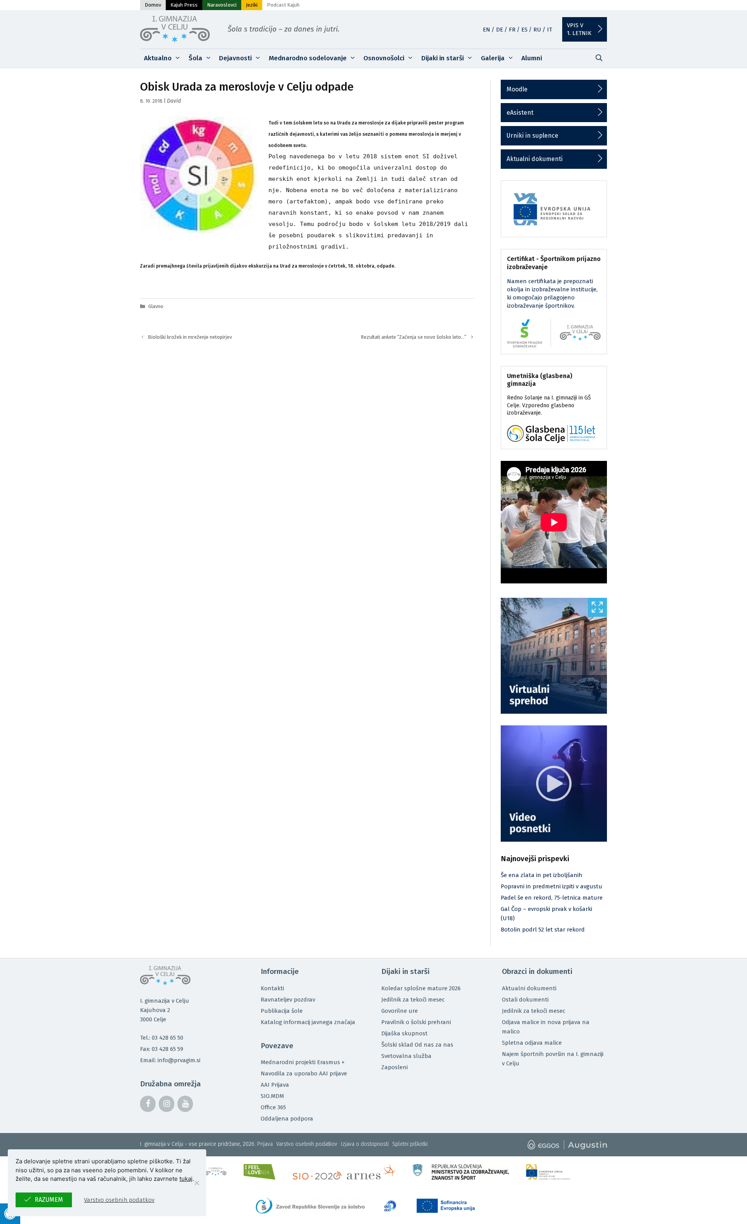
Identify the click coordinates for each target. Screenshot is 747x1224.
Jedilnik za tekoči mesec (413, 999)
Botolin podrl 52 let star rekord (543, 929)
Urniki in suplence (532, 135)
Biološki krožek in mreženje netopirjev (190, 337)
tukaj (186, 1178)
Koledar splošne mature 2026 (421, 988)
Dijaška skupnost (404, 1033)
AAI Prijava (275, 1084)
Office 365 (273, 1107)
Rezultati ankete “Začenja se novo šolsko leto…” (413, 337)
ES (524, 29)
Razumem (49, 1199)
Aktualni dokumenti (535, 159)
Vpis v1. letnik (579, 29)
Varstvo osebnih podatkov (306, 1144)
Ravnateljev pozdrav (288, 999)
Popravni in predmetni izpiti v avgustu (551, 886)
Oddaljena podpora (287, 1118)
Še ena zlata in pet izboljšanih (541, 875)
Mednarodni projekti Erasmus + (303, 1062)
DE (499, 29)
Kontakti (272, 988)
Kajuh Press (184, 5)
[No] (196, 1183)
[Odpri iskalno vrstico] (599, 58)
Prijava (265, 1144)
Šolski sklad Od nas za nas (417, 1044)
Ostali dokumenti (525, 999)
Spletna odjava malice (532, 1042)
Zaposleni (394, 1067)
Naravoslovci (222, 5)
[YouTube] (185, 1104)
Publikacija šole (282, 1010)
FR (512, 29)
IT (549, 29)
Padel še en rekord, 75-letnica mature (552, 897)
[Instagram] (166, 1104)
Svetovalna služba (406, 1055)
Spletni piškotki (410, 1144)
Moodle (517, 89)
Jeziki (252, 5)
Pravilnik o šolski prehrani (416, 1022)
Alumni (531, 58)
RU (537, 29)
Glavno (155, 306)
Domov (153, 5)
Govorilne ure (399, 1010)
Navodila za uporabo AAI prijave (304, 1073)
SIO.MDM (272, 1096)
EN (486, 29)
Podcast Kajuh (283, 5)
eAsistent (520, 112)
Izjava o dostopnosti (365, 1144)
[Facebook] (148, 1104)
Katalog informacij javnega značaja (308, 1022)
